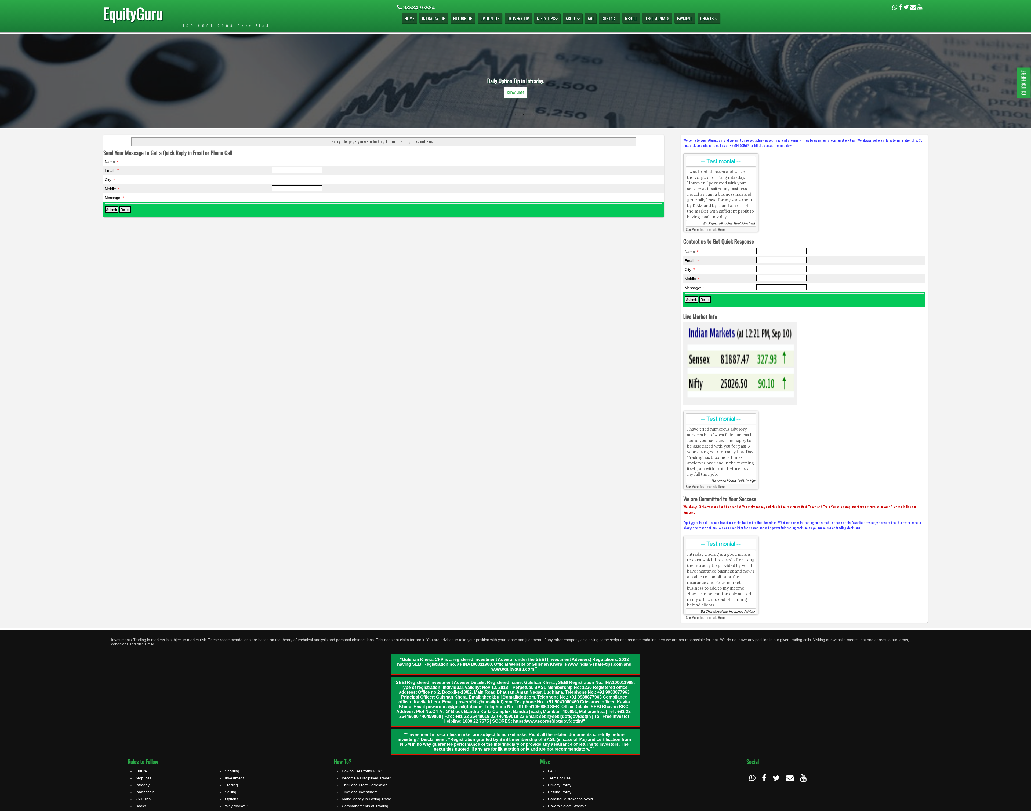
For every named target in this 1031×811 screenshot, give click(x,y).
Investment (234, 778)
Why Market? (236, 806)
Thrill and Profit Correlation (364, 785)
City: (110, 179)
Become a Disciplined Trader (366, 778)
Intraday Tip (433, 18)
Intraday (143, 785)
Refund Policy (559, 792)
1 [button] (507, 114)
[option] (515, 81)
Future (141, 771)
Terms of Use (559, 778)
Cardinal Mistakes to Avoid (570, 799)
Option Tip (489, 18)
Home (409, 18)
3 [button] (523, 114)
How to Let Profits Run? (362, 771)
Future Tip (462, 18)
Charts (707, 18)
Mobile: (112, 189)
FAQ (591, 18)
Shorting (232, 771)
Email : (112, 170)
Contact (609, 18)
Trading (231, 785)
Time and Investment (359, 792)
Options (231, 799)
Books (141, 806)
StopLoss (143, 778)
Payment (684, 18)
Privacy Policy (559, 785)
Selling (230, 792)
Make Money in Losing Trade (366, 799)
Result (631, 18)
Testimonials (657, 18)
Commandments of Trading (365, 806)
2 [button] (515, 114)
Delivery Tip (518, 18)
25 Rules (143, 799)
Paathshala (145, 792)
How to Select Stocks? (567, 806)
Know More (515, 92)
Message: (114, 197)
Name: (111, 161)
